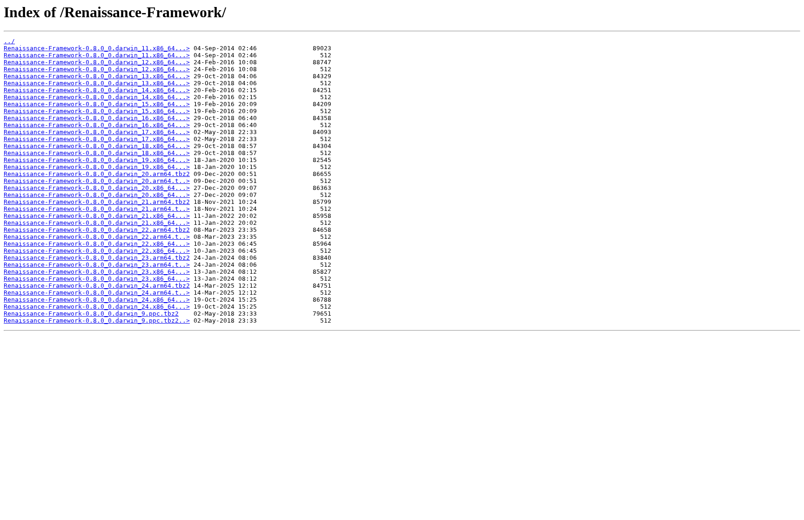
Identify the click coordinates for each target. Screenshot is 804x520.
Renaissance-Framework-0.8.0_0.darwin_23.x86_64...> (97, 271)
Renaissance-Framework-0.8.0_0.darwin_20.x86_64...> (97, 187)
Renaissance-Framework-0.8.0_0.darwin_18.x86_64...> (97, 145)
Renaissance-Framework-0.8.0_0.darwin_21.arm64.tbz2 (97, 201)
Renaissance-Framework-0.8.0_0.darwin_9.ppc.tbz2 (91, 313)
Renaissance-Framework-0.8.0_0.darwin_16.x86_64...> (97, 118)
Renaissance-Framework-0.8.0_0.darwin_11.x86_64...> (97, 48)
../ (9, 41)
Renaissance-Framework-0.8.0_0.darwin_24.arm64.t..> (97, 292)
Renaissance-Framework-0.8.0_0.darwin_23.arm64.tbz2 (97, 257)
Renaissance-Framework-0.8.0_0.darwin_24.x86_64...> (97, 299)
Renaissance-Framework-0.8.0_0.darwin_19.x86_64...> (97, 159)
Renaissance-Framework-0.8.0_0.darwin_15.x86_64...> (97, 104)
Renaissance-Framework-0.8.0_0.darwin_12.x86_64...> (97, 62)
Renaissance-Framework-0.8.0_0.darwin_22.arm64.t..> (97, 236)
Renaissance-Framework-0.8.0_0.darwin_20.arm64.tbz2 (97, 173)
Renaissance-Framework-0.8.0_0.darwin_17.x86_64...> (97, 131)
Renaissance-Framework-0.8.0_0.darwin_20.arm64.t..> (97, 180)
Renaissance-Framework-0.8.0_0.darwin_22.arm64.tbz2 (97, 229)
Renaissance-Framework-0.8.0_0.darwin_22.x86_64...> (97, 243)
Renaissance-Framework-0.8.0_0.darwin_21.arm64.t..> (97, 208)
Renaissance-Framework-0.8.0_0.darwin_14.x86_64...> (97, 90)
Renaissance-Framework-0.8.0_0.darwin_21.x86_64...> (97, 215)
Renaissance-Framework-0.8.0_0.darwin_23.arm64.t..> (97, 264)
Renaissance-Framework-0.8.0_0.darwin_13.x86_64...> (97, 76)
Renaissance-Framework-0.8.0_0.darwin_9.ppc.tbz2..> (97, 320)
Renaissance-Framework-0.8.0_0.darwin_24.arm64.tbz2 (97, 285)
